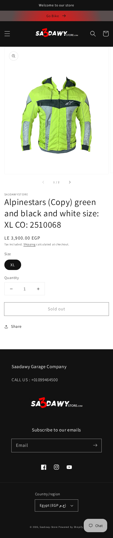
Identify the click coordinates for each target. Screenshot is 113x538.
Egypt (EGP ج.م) (53, 505)
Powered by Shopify (71, 526)
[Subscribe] (95, 445)
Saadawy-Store (49, 526)
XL (12, 264)
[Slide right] (69, 182)
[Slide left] (43, 182)
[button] (7, 33)
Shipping (29, 244)
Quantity (11, 277)
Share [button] (16, 326)
